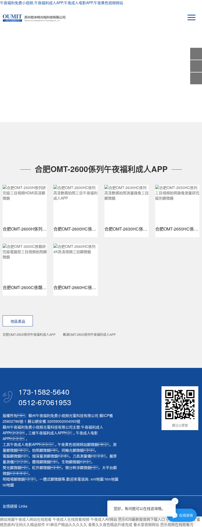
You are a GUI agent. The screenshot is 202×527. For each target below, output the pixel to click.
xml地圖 (97, 479)
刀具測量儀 (82, 455)
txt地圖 (8, 484)
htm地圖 (111, 479)
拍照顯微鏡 (41, 450)
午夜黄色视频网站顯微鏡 (78, 444)
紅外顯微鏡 (41, 467)
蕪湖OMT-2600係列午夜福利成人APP (89, 334)
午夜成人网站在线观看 (33, 519)
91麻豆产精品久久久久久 (66, 524)
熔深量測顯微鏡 (45, 455)
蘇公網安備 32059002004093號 (53, 421)
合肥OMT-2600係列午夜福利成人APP (29, 334)
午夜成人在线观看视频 (71, 519)
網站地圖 (7, 519)
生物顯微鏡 (71, 461)
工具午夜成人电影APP (21, 444)
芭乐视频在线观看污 (176, 524)
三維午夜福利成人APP (46, 432)
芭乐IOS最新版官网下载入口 (141, 519)
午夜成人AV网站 (103, 519)
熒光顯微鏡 (12, 467)
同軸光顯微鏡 (73, 450)
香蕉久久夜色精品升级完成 (110, 524)
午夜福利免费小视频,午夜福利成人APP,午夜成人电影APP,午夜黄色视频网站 (61, 2)
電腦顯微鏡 (12, 455)
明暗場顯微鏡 (14, 479)
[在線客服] (196, 66)
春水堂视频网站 (146, 524)
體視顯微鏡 (41, 461)
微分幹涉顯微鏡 (78, 467)
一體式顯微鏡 (50, 479)
